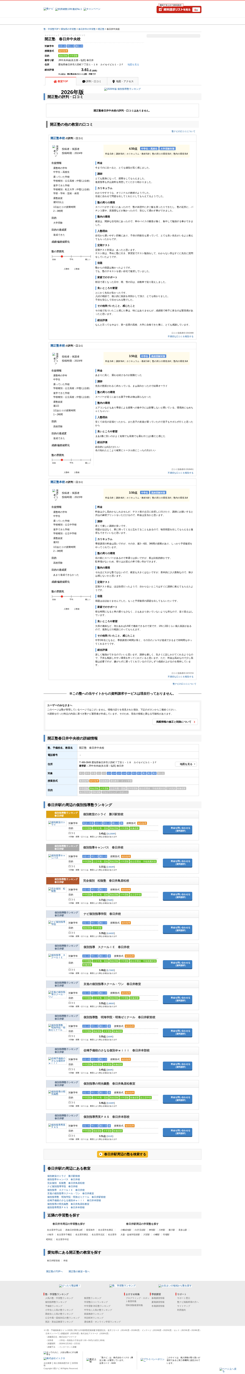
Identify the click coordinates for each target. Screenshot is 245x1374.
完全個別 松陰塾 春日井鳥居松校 (106, 880)
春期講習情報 (158, 1298)
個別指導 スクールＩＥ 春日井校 (106, 947)
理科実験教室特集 (134, 1305)
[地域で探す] (57, 21)
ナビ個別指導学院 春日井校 (102, 913)
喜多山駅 (182, 1230)
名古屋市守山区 (54, 1230)
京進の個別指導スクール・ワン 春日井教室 (112, 984)
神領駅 (152, 1230)
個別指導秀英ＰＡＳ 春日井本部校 (106, 1116)
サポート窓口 (183, 1298)
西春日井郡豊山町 (74, 1230)
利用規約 (181, 1310)
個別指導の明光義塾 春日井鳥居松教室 (109, 1083)
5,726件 (110, 970)
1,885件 (110, 1003)
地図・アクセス (125, 81)
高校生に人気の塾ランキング (59, 1314)
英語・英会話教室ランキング (59, 1322)
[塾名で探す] (83, 21)
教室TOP (63, 81)
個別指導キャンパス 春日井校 (103, 847)
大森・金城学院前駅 (130, 1234)
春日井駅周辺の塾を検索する (125, 1154)
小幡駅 (156, 1234)
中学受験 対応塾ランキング (97, 1306)
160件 (109, 1037)
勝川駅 (172, 1230)
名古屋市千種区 (64, 1234)
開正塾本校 (58, 138)
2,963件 (110, 867)
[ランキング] (109, 21)
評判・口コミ (93, 81)
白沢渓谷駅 (140, 1230)
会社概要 (47, 1363)
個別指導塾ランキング (56, 1302)
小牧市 (50, 1234)
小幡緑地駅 (126, 1230)
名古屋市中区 (62, 1239)
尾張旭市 (90, 1230)
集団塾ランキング (92, 1298)
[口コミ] (135, 21)
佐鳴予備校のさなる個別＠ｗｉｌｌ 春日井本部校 (117, 1050)
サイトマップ (183, 1306)
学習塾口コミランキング (96, 1302)
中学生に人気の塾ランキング (98, 1310)
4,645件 (110, 933)
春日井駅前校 (53, 1260)
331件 (109, 1136)
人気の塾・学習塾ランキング (59, 1298)
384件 (109, 1070)
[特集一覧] (161, 21)
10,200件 (111, 834)
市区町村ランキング (93, 1318)
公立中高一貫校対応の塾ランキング (62, 1318)
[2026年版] (122, 89)
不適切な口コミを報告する (181, 336)
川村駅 (162, 1230)
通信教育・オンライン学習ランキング (102, 1322)
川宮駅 (146, 1234)
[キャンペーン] (188, 21)
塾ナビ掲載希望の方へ (188, 1302)
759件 (109, 900)
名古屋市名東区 (105, 1230)
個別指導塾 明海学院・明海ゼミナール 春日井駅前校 (119, 1017)
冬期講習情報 (158, 1306)
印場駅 (166, 1234)
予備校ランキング (53, 1306)
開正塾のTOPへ (54, 1271)
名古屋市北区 (98, 1234)
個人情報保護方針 (62, 1363)
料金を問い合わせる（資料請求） (180, 829)
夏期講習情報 (158, 1302)
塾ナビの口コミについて (183, 131)
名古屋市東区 (81, 1234)
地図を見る (186, 764)
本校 (65, 1260)
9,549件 (110, 1103)
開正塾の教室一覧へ (79, 1271)
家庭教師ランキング (93, 1314)
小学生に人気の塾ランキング (59, 1310)
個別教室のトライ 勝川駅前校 (103, 814)
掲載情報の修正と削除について (173, 721)
